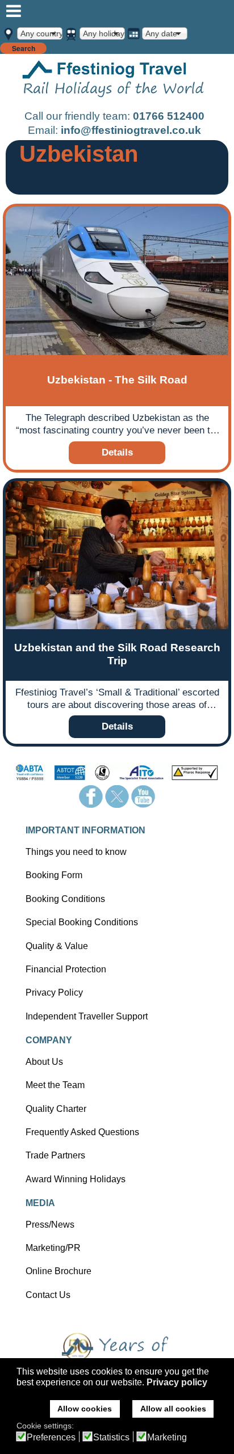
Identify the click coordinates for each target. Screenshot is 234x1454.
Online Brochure (58, 1271)
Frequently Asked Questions (82, 1132)
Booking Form (54, 875)
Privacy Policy (54, 992)
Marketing (167, 1437)
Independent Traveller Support (87, 1016)
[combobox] (39, 33)
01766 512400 (168, 116)
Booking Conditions (65, 899)
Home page (113, 81)
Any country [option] (41, 33)
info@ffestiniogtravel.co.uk (131, 130)
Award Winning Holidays (76, 1179)
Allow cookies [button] (84, 1408)
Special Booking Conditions (82, 922)
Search (23, 48)
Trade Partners (55, 1155)
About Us (44, 1062)
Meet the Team (55, 1085)
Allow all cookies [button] (173, 1408)
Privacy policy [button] (177, 1382)
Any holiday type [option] (103, 33)
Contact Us (48, 1295)
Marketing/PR (53, 1248)
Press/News (50, 1224)
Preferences (51, 1437)
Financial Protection (66, 969)
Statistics (111, 1437)
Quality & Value (57, 946)
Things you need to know (76, 852)
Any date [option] (161, 33)
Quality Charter (56, 1109)
